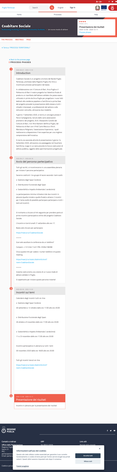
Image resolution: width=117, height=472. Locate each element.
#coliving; (15, 29)
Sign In (72, 7)
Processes (57, 14)
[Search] (52, 7)
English (61, 7)
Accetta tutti (88, 456)
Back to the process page (20, 59)
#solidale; (41, 29)
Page (28, 39)
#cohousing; (6, 29)
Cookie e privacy (8, 465)
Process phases (85, 32)
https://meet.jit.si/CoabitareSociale (29, 232)
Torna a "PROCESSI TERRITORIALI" (16, 47)
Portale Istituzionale (87, 444)
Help (96, 14)
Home (19, 14)
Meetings (19, 39)
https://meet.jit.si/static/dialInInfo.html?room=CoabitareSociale (31, 261)
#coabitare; (23, 29)
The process (7, 39)
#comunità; (32, 29)
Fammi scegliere (22, 466)
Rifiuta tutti (88, 461)
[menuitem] (62, 7)
